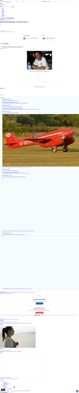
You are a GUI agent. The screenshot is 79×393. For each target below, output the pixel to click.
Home (1, 18)
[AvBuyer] (26, 1)
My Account (5, 387)
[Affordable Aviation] (46, 1)
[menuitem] (40, 8)
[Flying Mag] (8, 1)
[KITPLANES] (33, 1)
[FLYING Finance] (72, 1)
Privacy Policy (5, 388)
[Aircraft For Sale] (20, 1)
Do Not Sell (5, 389)
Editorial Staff (2, 94)
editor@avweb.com (10, 293)
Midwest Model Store (6, 383)
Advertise (5, 386)
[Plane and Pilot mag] (39, 1)
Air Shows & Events (4, 18)
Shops (3, 381)
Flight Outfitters (6, 384)
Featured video (2, 325)
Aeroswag (5, 382)
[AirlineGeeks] (13, 1)
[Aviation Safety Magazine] (65, 1)
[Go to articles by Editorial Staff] (39, 27)
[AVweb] (3, 1)
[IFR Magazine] (59, 1)
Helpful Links (3, 385)
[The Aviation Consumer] (52, 1)
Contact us (5, 48)
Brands (1, 0)
